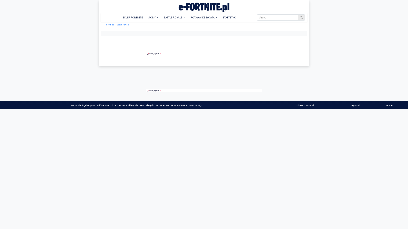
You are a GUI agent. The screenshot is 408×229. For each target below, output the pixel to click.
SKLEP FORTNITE (133, 17)
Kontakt (390, 105)
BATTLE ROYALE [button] (173, 17)
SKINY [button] (152, 17)
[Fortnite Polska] (203, 7)
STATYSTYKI (229, 17)
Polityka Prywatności (305, 105)
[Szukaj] (301, 17)
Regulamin (356, 105)
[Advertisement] (204, 45)
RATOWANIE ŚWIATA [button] (202, 17)
